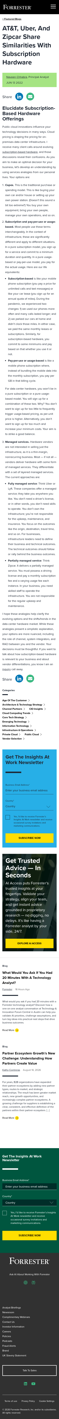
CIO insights (36, 709)
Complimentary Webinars (16, 1317)
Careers (6, 1331)
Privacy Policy (28, 1401)
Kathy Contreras (11, 1070)
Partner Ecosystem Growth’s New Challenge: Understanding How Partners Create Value (28, 1058)
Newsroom (8, 1312)
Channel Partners (12, 709)
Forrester (7, 989)
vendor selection (12, 738)
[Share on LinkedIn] (19, 96)
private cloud (10, 734)
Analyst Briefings (11, 1307)
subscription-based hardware (20, 152)
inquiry (6, 669)
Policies (6, 1336)
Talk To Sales (30, 1370)
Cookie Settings (46, 1401)
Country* (10, 800)
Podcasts (7, 1341)
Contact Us (8, 1322)
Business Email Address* (18, 785)
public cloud (32, 734)
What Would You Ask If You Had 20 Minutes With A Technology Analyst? (27, 977)
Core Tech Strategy (13, 717)
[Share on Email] (30, 96)
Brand (5, 1350)
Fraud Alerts (9, 1346)
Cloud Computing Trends (16, 713)
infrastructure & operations (17, 730)
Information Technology (15, 726)
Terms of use (11, 1401)
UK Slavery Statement (14, 1355)
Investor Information (13, 1326)
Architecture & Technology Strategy (22, 704)
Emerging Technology (14, 721)
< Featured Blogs (11, 19)
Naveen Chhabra (16, 77)
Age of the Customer (14, 700)
